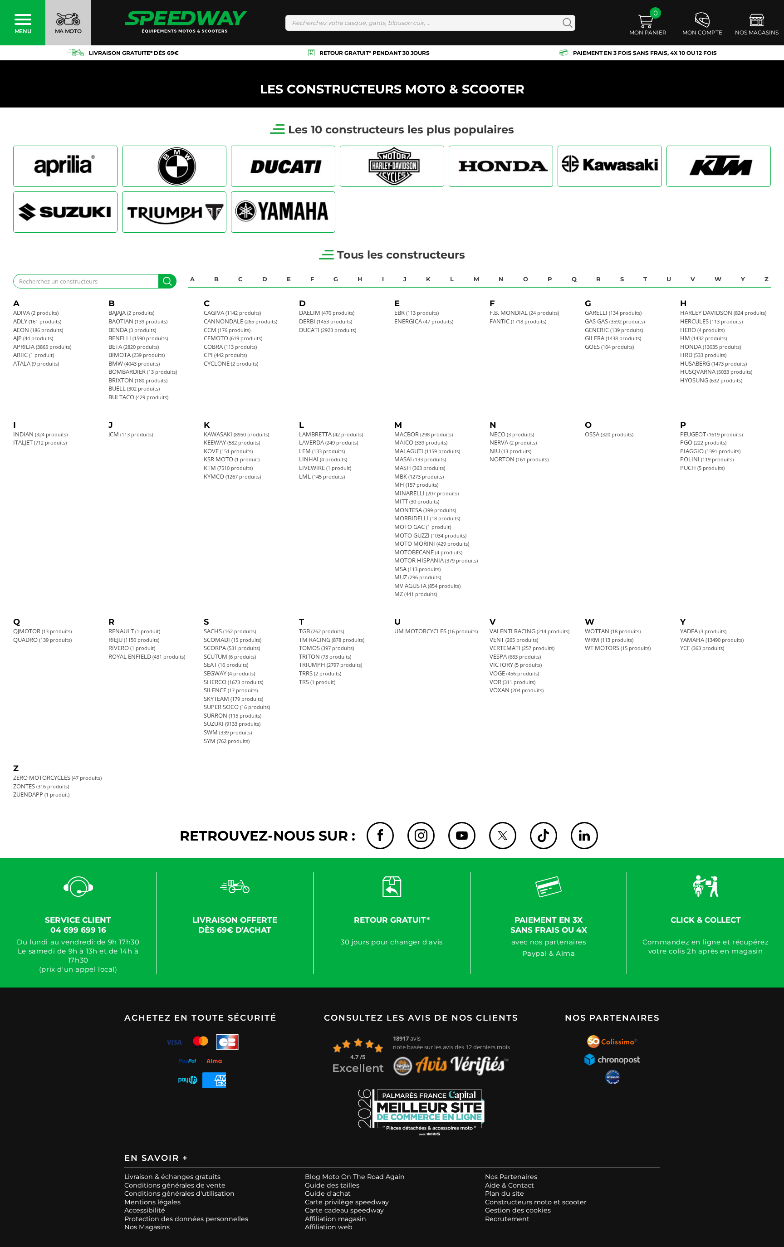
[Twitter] (502, 835)
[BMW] (174, 166)
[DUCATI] (283, 166)
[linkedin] (584, 835)
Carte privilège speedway (347, 1202)
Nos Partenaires (511, 1177)
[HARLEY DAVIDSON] (392, 166)
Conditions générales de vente (174, 1185)
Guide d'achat (328, 1193)
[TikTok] (543, 835)
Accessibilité (144, 1210)
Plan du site (504, 1193)
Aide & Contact (509, 1185)
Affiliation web (329, 1227)
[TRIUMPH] (174, 212)
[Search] (565, 23)
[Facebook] (380, 835)
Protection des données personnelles (186, 1219)
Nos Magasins (147, 1227)
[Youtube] (461, 835)
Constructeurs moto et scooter (536, 1202)
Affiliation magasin (335, 1219)
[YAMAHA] (283, 212)
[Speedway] (186, 22)
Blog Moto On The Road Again (355, 1177)
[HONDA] (501, 166)
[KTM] (718, 166)
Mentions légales (152, 1202)
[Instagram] (421, 835)
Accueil (24, 70)
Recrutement (507, 1219)
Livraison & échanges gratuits (172, 1177)
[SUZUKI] (65, 212)
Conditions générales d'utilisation (179, 1193)
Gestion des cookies (518, 1210)
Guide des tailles (332, 1185)
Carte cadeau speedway (344, 1210)
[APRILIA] (65, 166)
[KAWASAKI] (610, 166)
